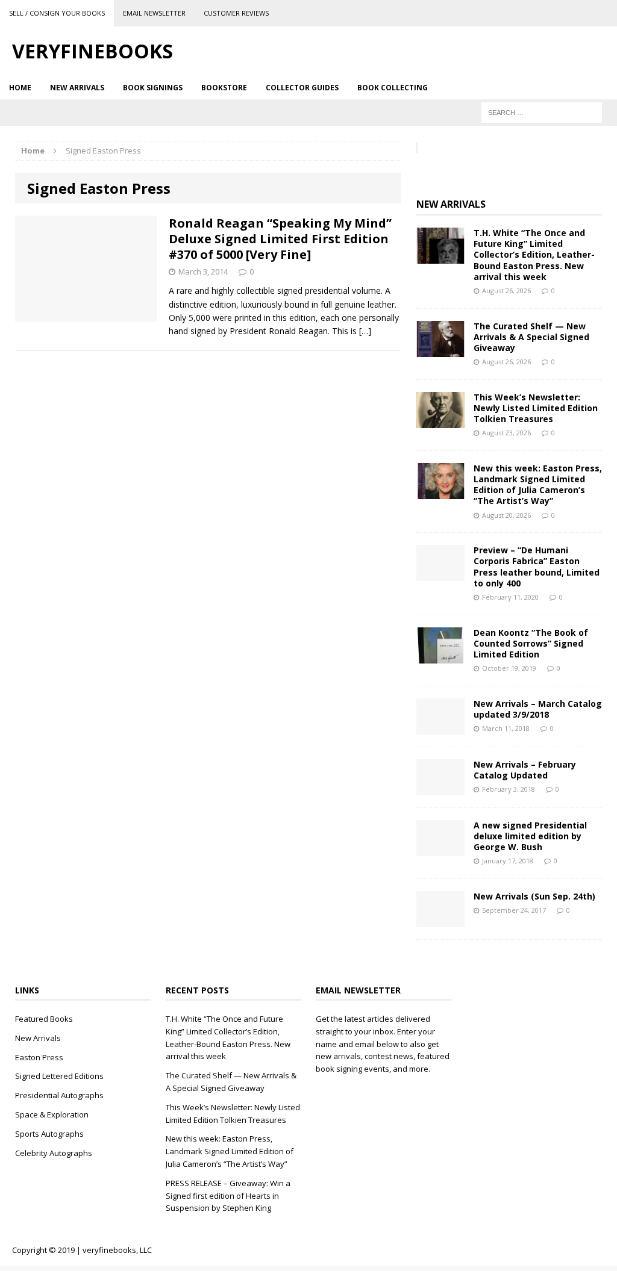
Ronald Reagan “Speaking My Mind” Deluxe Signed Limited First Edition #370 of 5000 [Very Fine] (280, 239)
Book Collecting (392, 87)
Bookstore (224, 87)
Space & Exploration (52, 1114)
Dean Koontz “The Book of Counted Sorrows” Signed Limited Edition (531, 643)
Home (20, 87)
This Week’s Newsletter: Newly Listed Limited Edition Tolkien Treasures (536, 407)
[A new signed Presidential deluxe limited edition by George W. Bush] (440, 848)
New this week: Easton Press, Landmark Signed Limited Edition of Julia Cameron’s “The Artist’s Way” (538, 484)
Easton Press (39, 1057)
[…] (365, 331)
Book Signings (153, 87)
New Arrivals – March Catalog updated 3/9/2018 (538, 709)
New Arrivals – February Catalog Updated (525, 770)
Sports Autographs (49, 1133)
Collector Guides (302, 87)
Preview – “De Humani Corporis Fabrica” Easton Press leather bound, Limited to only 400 (537, 566)
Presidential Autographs (59, 1095)
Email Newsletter (154, 12)
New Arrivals (77, 87)
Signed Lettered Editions (59, 1076)
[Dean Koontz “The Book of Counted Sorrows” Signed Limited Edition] (440, 656)
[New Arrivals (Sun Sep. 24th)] (440, 920)
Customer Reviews (236, 12)
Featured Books (44, 1018)
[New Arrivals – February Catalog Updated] (440, 788)
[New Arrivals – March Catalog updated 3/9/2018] (440, 727)
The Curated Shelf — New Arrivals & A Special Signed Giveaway (531, 336)
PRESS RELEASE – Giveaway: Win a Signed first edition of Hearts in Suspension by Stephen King (228, 1196)
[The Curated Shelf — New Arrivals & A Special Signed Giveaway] (440, 349)
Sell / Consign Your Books (57, 12)
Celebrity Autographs (53, 1153)
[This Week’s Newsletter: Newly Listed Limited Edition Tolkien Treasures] (440, 420)
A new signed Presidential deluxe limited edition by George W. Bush (530, 836)
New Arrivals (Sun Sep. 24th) (534, 896)
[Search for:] (541, 111)
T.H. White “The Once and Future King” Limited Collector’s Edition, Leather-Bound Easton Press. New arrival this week (534, 254)
